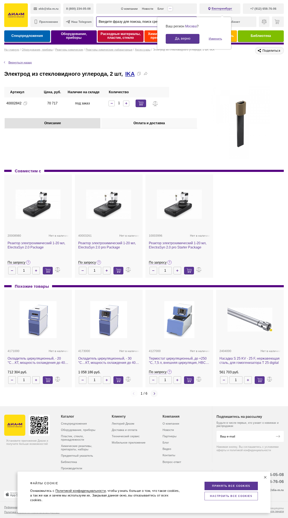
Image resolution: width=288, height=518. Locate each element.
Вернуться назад (20, 62)
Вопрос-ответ (172, 462)
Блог (160, 8)
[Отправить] (277, 437)
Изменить (215, 38)
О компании (129, 8)
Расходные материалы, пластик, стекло (121, 35)
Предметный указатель (77, 455)
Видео (167, 449)
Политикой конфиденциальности (80, 490)
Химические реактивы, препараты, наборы (76, 447)
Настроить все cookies (231, 496)
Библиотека (261, 36)
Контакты (169, 455)
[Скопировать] (138, 73)
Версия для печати (271, 511)
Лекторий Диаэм (123, 423)
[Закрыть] (265, 477)
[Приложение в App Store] (14, 494)
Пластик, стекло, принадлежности (72, 437)
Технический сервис (126, 436)
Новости (147, 8)
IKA (130, 74)
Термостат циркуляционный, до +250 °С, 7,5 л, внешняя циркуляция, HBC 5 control (179, 361)
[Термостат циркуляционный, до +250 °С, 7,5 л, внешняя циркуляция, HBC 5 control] (179, 319)
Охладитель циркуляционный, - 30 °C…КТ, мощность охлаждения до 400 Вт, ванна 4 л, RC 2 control (107, 361)
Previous (133, 393)
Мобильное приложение (128, 442)
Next (154, 393)
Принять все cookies (231, 485)
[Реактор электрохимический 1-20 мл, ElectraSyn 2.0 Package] (38, 204)
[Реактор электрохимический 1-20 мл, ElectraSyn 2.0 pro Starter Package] (179, 204)
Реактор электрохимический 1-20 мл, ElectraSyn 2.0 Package (36, 245)
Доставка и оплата (124, 430)
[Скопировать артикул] (25, 103)
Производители (71, 468)
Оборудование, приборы (74, 35)
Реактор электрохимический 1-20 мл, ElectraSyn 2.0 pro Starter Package (177, 245)
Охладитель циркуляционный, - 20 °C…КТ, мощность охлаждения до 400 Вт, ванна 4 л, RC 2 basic (37, 361)
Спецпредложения (27, 36)
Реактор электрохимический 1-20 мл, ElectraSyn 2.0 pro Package (107, 245)
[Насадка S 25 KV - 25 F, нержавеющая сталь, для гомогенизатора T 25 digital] (249, 320)
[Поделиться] (145, 73)
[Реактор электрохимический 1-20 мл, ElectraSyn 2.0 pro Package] (108, 204)
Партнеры (169, 436)
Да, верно (182, 38)
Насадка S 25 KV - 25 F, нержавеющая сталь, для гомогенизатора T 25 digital (249, 360)
